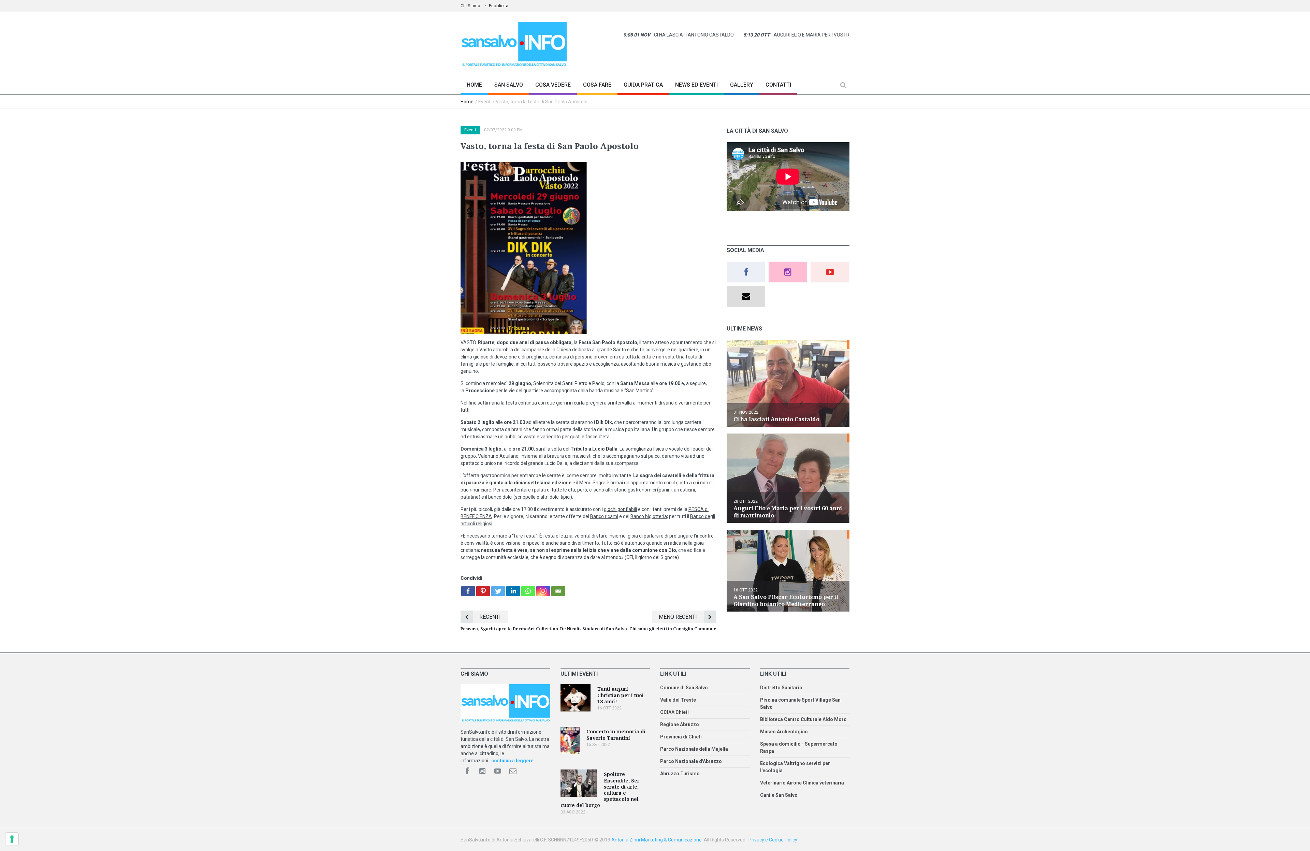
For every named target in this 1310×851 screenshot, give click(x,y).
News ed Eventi (696, 85)
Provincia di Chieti (681, 736)
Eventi (470, 130)
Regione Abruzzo (679, 724)
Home (474, 85)
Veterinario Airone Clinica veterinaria (802, 783)
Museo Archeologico (784, 731)
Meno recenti (678, 617)
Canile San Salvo (779, 795)
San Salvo (508, 85)
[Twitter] (498, 591)
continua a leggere (512, 760)
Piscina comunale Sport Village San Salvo (800, 703)
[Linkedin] (513, 591)
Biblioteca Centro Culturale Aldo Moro (803, 719)
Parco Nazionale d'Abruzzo (691, 761)
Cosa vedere (553, 85)
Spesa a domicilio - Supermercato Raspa (799, 747)
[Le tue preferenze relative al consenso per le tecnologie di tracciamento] (11, 839)
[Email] (558, 591)
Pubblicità (498, 5)
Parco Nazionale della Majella (694, 749)
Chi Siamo (470, 5)
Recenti (490, 617)
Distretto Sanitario (781, 687)
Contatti (778, 85)
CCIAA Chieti (674, 712)
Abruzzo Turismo (680, 773)
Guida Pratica (643, 85)
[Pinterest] (483, 591)
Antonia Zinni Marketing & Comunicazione (656, 839)
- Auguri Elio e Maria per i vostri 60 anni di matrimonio (787, 35)
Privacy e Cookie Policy (772, 839)
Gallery (741, 85)
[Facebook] (468, 591)
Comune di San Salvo (684, 687)
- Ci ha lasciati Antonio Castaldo (642, 35)
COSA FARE (597, 85)
